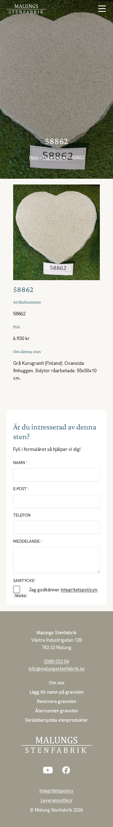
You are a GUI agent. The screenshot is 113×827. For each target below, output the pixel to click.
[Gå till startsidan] (31, 8)
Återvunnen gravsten (56, 711)
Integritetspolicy (56, 791)
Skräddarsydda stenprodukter (56, 720)
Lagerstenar (55, 158)
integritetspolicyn (79, 590)
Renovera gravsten (56, 701)
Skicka (20, 596)
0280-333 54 (56, 661)
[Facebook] (66, 770)
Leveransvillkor (57, 800)
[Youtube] (48, 770)
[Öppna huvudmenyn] (102, 8)
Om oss (56, 683)
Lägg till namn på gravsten (57, 692)
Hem (33, 158)
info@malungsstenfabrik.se (56, 669)
